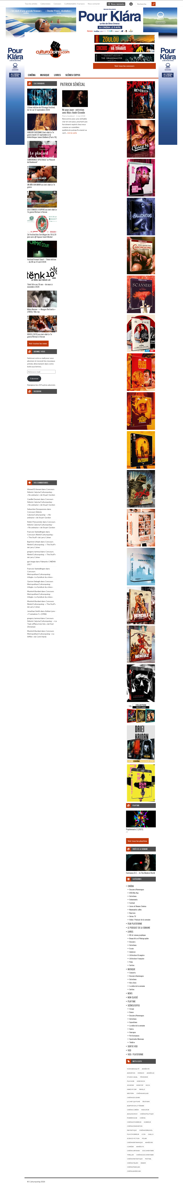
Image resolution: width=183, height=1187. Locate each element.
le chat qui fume (133, 1101)
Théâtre (132, 1042)
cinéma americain (134, 1171)
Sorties (131, 965)
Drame (143, 1163)
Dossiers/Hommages (136, 889)
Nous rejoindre (117, 4)
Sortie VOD (133, 1046)
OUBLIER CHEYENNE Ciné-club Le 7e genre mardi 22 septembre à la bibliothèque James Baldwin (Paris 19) (42, 135)
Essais (131, 948)
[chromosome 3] (141, 273)
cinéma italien (132, 1163)
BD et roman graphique (137, 935)
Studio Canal (132, 1077)
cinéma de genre (133, 1097)
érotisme (146, 1101)
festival (148, 1159)
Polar (131, 961)
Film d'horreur (133, 1134)
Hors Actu (132, 982)
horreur (147, 1122)
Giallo (150, 1134)
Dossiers (132, 941)
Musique (44, 75)
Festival (132, 902)
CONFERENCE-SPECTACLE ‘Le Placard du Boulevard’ (41, 160)
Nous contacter (94, 4)
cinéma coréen (133, 1110)
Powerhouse (132, 1118)
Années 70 (140, 1146)
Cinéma (32, 75)
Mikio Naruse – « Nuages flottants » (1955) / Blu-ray (41, 310)
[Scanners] (141, 312)
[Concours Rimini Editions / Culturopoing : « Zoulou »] (124, 39)
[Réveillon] (141, 118)
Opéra (131, 1028)
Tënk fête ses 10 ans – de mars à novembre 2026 (40, 285)
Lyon (143, 1134)
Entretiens (133, 896)
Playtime (131, 1001)
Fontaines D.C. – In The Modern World (140, 872)
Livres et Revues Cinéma (137, 906)
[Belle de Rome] (141, 351)
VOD (129, 1050)
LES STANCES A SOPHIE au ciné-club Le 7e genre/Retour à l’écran (42, 210)
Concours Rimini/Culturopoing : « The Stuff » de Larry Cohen (41, 544)
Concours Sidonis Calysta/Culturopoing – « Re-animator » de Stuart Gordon (41, 492)
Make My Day (132, 1089)
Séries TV (132, 916)
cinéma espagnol (146, 1130)
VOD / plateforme (135, 1054)
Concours (57, 4)
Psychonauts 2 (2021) (134, 829)
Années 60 (150, 1073)
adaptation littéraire (135, 1106)
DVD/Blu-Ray (133, 892)
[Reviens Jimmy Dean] (141, 196)
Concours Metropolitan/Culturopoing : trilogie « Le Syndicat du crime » (40, 574)
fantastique (132, 1130)
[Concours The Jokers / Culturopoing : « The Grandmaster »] (124, 58)
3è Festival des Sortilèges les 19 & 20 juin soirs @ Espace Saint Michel (41, 235)
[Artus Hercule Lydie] (141, 623)
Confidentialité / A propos (74, 4)
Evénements (133, 899)
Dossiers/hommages (136, 975)
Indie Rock (141, 1081)
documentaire (148, 1150)
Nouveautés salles (135, 909)
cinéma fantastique (135, 1159)
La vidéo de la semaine (137, 986)
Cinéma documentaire (145, 1155)
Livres (57, 75)
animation (131, 1073)
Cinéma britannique (135, 1142)
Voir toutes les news (38, 343)
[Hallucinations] (141, 234)
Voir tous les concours (124, 66)
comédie (130, 1146)
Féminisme (144, 1077)
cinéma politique (147, 1114)
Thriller (130, 1155)
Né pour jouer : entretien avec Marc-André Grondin (73, 111)
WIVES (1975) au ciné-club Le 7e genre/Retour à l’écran (39, 335)
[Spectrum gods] (141, 584)
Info (131, 4)
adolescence (132, 1114)
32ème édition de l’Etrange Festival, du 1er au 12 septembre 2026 (41, 108)
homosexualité (133, 1069)
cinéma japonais (133, 1150)
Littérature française (136, 958)
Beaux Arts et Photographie (139, 938)
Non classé (133, 997)
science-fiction (133, 1138)
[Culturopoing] (53, 61)
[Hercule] (141, 662)
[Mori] (141, 701)
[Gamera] (141, 507)
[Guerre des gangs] (141, 468)
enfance (141, 1073)
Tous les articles (31, 4)
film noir (130, 1081)
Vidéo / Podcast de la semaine (139, 919)
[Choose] (141, 157)
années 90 (145, 1069)
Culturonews (45, 4)
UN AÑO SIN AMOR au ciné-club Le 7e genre (41, 185)
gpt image (31, 561)
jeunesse (130, 1085)
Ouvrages (132, 1032)
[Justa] (91, 19)
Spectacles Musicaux (136, 1038)
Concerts (132, 972)
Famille (142, 1089)
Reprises (132, 912)
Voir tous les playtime (137, 841)
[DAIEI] (141, 762)
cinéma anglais (142, 1093)
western (130, 1093)
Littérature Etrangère (136, 955)
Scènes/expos (72, 75)
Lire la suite (72, 133)
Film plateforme (135, 923)
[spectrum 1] (141, 801)
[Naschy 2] (141, 429)
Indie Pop (139, 1085)
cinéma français (133, 1167)
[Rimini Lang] (141, 723)
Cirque (131, 1008)
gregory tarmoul (34, 551)
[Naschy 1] (141, 390)
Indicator (145, 1110)
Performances (134, 1035)
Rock (148, 1085)
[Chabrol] (141, 546)
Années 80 (149, 1142)
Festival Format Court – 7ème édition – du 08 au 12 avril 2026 (41, 260)
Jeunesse (132, 951)
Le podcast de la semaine (139, 927)
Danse (131, 1012)
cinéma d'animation (134, 1126)
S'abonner (34, 378)
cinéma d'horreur (134, 1122)
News (130, 993)
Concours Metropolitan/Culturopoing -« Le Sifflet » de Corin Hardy (40, 634)
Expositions (133, 1022)
